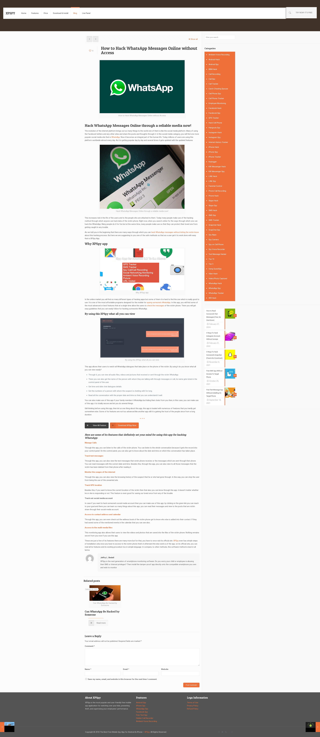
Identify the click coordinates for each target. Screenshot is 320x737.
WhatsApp (115, 137)
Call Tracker (213, 84)
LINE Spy (212, 181)
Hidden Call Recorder (144, 718)
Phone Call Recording (217, 191)
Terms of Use (192, 702)
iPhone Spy (213, 152)
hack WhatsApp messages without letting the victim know (175, 232)
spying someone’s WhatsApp (158, 302)
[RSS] (225, 732)
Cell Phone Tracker (216, 98)
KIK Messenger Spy (216, 171)
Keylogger (213, 162)
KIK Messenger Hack (217, 166)
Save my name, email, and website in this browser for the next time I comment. (122, 679)
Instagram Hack (215, 132)
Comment (90, 646)
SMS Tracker (214, 220)
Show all (194, 39)
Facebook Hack (215, 108)
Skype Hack (213, 201)
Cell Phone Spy (215, 93)
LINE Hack (213, 176)
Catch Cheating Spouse (218, 89)
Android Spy (213, 64)
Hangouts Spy (214, 128)
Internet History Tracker (218, 142)
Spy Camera (214, 239)
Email (126, 669)
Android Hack (214, 59)
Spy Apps (212, 235)
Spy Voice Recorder (217, 249)
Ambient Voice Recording (219, 55)
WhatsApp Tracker (216, 293)
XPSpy (176, 541)
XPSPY (10, 13)
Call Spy (212, 79)
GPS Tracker (214, 118)
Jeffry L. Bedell (107, 557)
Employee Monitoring (217, 103)
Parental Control (215, 186)
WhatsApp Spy (215, 288)
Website (164, 669)
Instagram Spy (214, 137)
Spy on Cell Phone (216, 244)
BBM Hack (213, 69)
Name (88, 669)
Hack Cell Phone (215, 123)
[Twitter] (222, 732)
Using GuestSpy (215, 269)
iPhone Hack (214, 147)
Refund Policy (192, 709)
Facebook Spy (214, 113)
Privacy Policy (192, 706)
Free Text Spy (141, 715)
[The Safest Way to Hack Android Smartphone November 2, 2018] (313, 727)
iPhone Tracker (215, 157)
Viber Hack (213, 274)
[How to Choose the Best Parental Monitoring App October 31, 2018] (7, 727)
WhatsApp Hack (215, 283)
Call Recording (214, 74)
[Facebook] (219, 732)
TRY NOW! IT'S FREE (304, 12)
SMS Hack (213, 210)
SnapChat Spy (214, 230)
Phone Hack (213, 196)
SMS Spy (212, 215)
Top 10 (211, 259)
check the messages (155, 305)
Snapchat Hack (215, 225)
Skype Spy (213, 205)
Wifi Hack (212, 298)
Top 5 (211, 264)
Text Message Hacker (217, 254)
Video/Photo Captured (218, 278)
